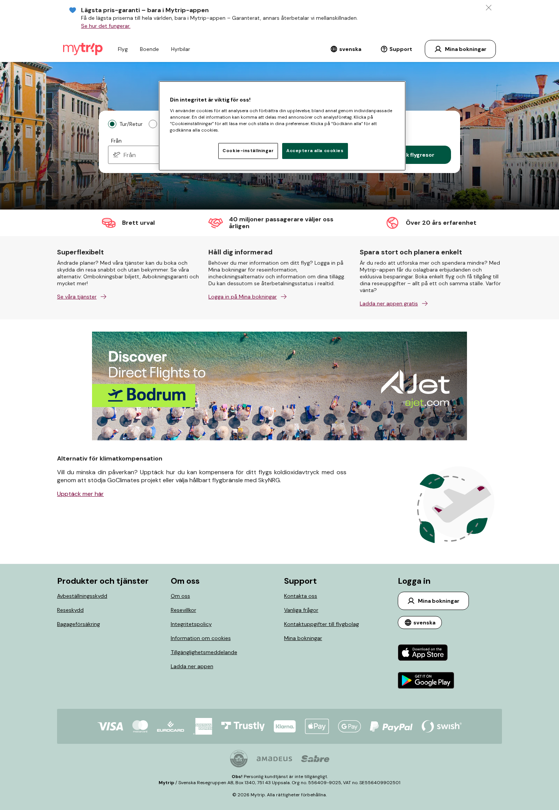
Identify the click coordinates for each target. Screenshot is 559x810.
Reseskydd (70, 610)
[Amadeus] (274, 758)
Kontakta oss (300, 595)
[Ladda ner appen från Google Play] (426, 681)
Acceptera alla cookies (315, 151)
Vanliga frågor (301, 610)
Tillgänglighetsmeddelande (204, 652)
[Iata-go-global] (239, 758)
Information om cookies (201, 638)
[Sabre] (315, 758)
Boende (149, 49)
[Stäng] (488, 7)
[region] (282, 126)
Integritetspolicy (191, 624)
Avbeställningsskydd (82, 595)
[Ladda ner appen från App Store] (426, 653)
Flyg (123, 49)
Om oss (180, 595)
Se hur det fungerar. (105, 25)
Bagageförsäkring (78, 624)
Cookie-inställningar (247, 151)
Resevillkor (183, 610)
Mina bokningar (303, 638)
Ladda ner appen (192, 666)
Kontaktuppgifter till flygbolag (321, 624)
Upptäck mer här (80, 494)
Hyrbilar (180, 49)
